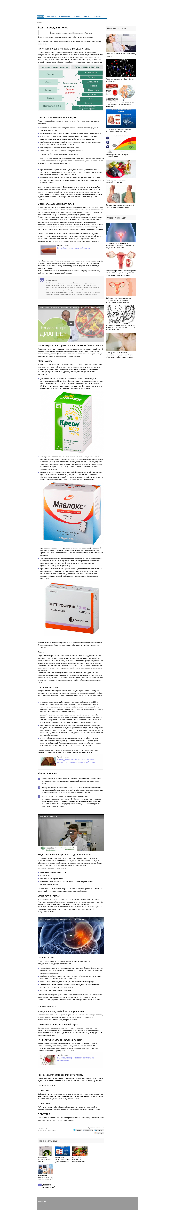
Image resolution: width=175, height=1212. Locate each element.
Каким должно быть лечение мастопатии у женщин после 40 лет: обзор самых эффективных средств (119, 355)
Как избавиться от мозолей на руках (74, 248)
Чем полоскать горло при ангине (44, 1160)
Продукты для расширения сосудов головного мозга (78, 1161)
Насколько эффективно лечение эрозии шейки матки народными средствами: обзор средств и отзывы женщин (121, 273)
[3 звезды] (42, 1130)
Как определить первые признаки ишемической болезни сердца (62, 1161)
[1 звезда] (39, 1130)
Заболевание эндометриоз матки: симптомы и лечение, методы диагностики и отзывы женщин (118, 300)
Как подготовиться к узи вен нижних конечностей (45, 1178)
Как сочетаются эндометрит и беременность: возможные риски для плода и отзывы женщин (120, 246)
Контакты (97, 17)
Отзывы (87, 17)
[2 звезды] (40, 1130)
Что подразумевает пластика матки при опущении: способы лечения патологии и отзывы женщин (120, 328)
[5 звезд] (45, 1130)
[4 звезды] (44, 1130)
